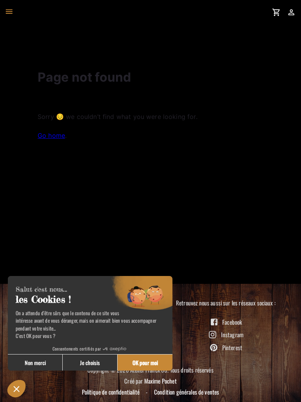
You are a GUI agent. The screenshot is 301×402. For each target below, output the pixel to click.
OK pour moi (145, 362)
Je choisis (90, 362)
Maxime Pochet (160, 380)
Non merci (35, 362)
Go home (51, 135)
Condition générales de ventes (186, 391)
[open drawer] (9, 11)
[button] (16, 388)
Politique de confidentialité (111, 391)
